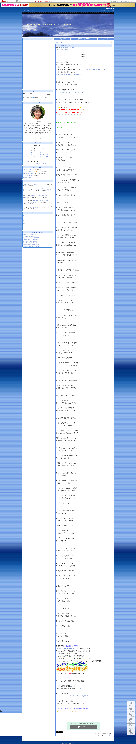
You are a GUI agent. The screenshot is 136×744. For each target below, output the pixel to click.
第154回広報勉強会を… (29, 173)
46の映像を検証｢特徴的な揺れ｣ (31, 244)
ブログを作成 (126, 1)
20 (40, 156)
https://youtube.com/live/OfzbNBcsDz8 (68, 74)
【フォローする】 (102, 10)
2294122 (109, 8)
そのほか (20, 1)
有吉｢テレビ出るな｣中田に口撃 (31, 239)
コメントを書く (107, 735)
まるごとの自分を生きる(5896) (67, 47)
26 (37, 159)
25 (34, 159)
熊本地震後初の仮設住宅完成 (30, 234)
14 (44, 154)
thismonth (38, 163)
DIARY (28, 10)
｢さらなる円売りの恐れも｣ (29, 236)
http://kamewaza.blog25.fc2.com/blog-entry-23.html (72, 696)
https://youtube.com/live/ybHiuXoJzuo (93, 69)
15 (47, 154)
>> (113, 1)
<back (30, 163)
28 (44, 159)
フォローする (130, 711)
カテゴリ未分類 (64, 49)
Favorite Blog (37, 167)
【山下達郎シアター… (28, 175)
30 (28, 161)
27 (40, 159)
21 (44, 156)
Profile (37, 102)
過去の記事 (131, 717)
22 (47, 156)
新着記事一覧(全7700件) (84, 39)
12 (37, 154)
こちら (73, 686)
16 (28, 156)
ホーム (130, 705)
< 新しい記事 (62, 39)
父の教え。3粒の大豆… (29, 171)
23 (28, 159)
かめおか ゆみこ (27, 184)
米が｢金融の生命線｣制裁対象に (31, 241)
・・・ (26, 228)
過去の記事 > (106, 39)
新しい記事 (131, 722)
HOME (24, 10)
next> (44, 163)
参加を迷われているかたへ (39, 184)
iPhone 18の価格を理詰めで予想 (31, 238)
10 (31, 154)
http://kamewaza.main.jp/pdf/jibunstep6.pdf (70, 92)
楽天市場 (133, 1)
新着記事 (131, 728)
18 (34, 156)
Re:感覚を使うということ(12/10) (35, 207)
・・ (26, 227)
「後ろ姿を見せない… (28, 169)
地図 (24, 223)
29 (47, 159)
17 (31, 156)
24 (31, 159)
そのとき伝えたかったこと (63, 45)
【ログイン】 (110, 10)
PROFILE (34, 10)
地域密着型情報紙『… (28, 177)
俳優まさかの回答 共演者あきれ (31, 246)
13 (40, 154)
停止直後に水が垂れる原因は (30, 242)
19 (37, 156)
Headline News (37, 232)
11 (34, 154)
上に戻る (131, 733)
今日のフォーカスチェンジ (66, 648)
